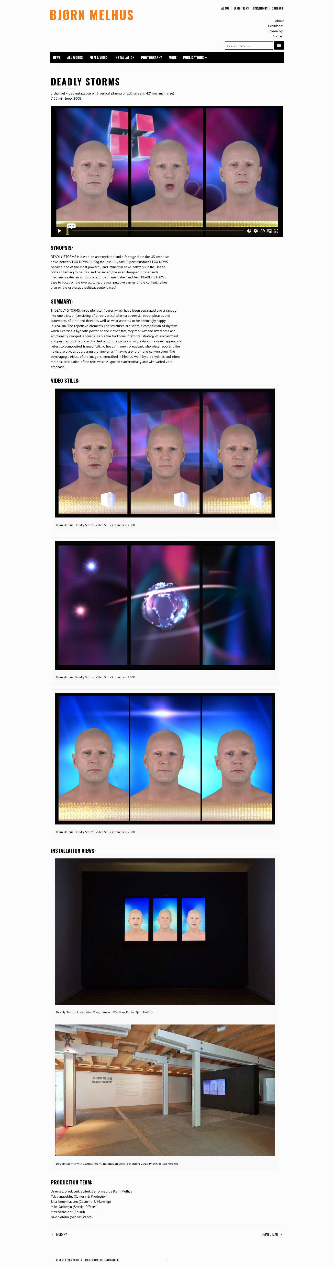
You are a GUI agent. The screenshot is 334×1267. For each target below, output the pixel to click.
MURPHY (61, 1234)
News (57, 57)
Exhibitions (241, 8)
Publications (193, 57)
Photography (151, 57)
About (225, 8)
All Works (75, 57)
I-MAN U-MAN (270, 1234)
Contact (277, 8)
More (173, 57)
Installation (124, 57)
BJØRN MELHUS (92, 14)
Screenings (260, 8)
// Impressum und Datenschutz (101, 1260)
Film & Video (98, 57)
